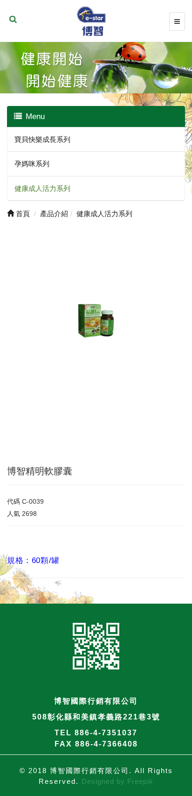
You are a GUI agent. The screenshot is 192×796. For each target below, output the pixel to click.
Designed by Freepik (117, 781)
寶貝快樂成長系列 (42, 139)
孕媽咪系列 (31, 164)
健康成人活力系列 (42, 188)
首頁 (22, 214)
